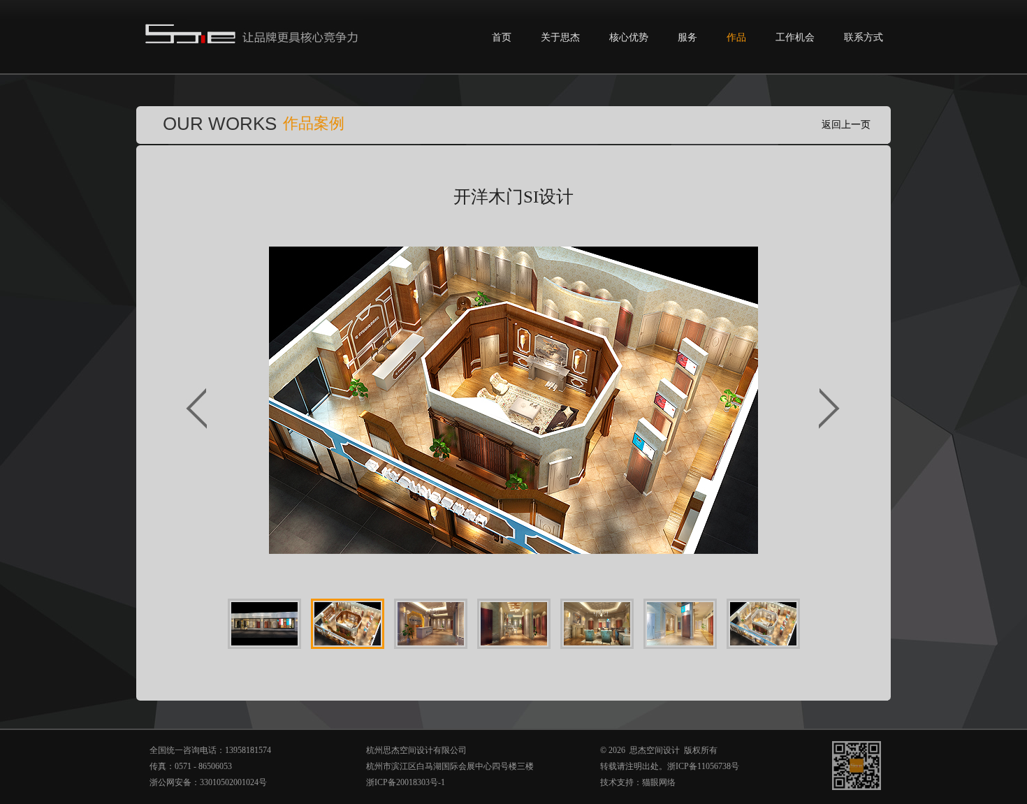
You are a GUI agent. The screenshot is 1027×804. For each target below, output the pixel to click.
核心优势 (628, 37)
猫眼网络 (659, 782)
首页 (501, 37)
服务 (687, 37)
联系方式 (863, 37)
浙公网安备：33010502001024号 (208, 782)
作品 (736, 37)
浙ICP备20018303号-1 (405, 782)
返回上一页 (846, 124)
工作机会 (795, 37)
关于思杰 (560, 37)
